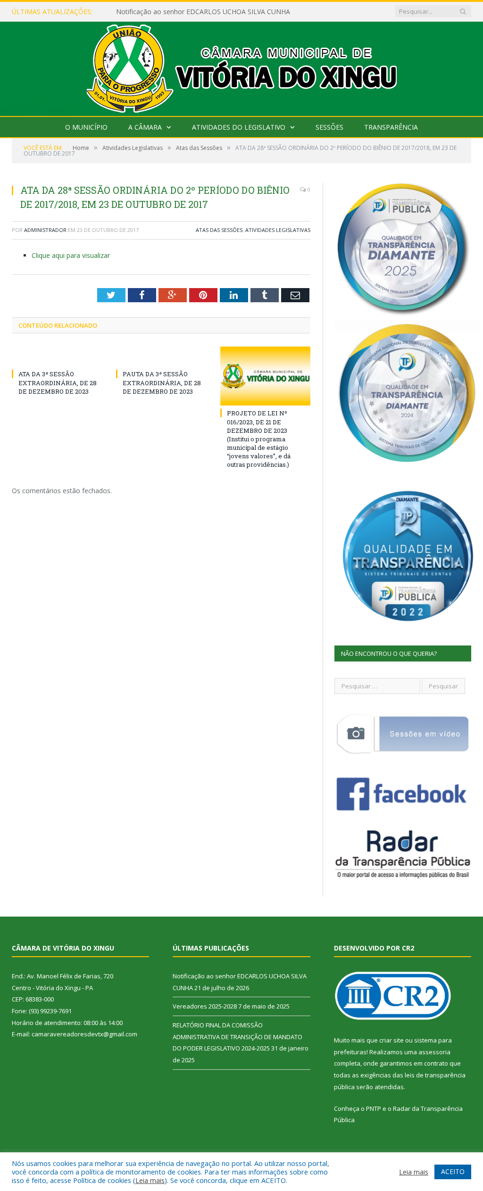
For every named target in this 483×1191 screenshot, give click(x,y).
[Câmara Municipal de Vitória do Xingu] (242, 67)
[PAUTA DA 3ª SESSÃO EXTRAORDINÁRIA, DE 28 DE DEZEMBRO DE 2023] (161, 356)
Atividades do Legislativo (238, 127)
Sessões (329, 127)
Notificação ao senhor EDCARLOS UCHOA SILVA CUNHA (203, 12)
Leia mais (150, 1180)
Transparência (391, 127)
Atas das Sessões (219, 229)
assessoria (434, 1052)
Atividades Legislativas (277, 229)
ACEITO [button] (453, 1171)
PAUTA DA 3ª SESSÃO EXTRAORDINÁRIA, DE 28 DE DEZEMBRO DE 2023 (162, 382)
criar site (391, 1040)
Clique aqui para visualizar (71, 255)
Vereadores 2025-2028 (205, 1006)
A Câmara (145, 127)
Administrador (45, 229)
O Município (86, 127)
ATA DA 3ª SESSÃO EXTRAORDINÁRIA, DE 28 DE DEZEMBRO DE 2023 (57, 382)
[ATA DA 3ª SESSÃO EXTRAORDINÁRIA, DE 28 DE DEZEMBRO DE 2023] (57, 356)
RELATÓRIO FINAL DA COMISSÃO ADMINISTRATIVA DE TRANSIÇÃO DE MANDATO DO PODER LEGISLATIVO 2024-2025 (237, 1036)
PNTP (373, 1108)
